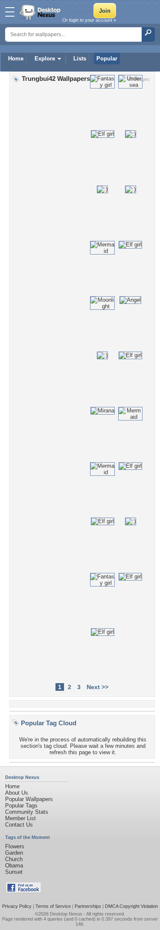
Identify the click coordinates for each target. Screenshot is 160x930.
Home (15, 58)
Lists (79, 58)
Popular (106, 58)
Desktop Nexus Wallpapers (41, 12)
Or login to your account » (89, 20)
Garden (14, 853)
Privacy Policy (17, 906)
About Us (16, 793)
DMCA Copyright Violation (131, 906)
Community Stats (26, 812)
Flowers (14, 846)
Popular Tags (21, 805)
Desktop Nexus (66, 913)
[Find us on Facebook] (23, 891)
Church (14, 859)
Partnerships (88, 906)
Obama (14, 865)
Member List (20, 818)
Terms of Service (53, 906)
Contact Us (19, 824)
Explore (45, 58)
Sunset (14, 872)
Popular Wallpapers (29, 799)
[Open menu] (10, 12)
